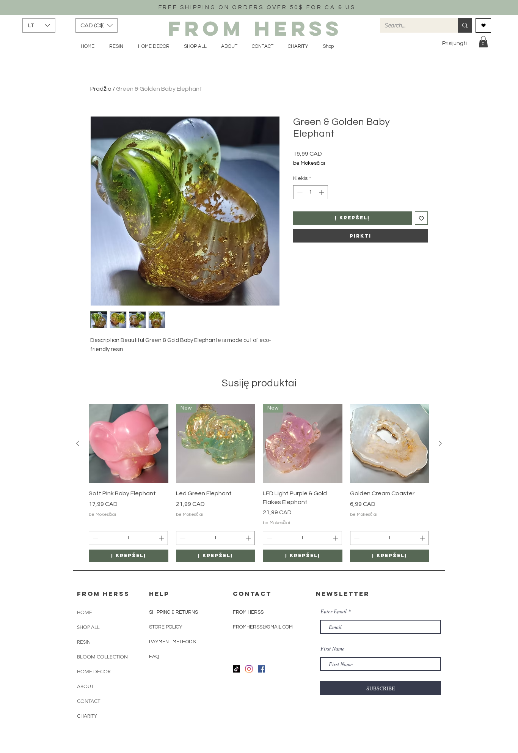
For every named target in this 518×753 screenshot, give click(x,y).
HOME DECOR (94, 671)
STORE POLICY (166, 627)
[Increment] (322, 192)
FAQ (154, 656)
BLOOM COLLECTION (102, 657)
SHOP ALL (88, 627)
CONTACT (88, 701)
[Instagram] (249, 669)
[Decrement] (299, 192)
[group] (259, 482)
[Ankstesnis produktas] (77, 443)
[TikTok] (236, 669)
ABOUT (85, 686)
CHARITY (87, 716)
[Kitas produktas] (440, 443)
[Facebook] (261, 669)
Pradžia (100, 89)
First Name (332, 648)
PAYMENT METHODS (172, 641)
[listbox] (96, 25)
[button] (96, 25)
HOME (84, 612)
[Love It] (483, 25)
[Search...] (465, 25)
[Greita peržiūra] (128, 444)
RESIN (84, 642)
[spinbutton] (310, 192)
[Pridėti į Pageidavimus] (421, 218)
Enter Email (333, 611)
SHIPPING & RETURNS (173, 612)
